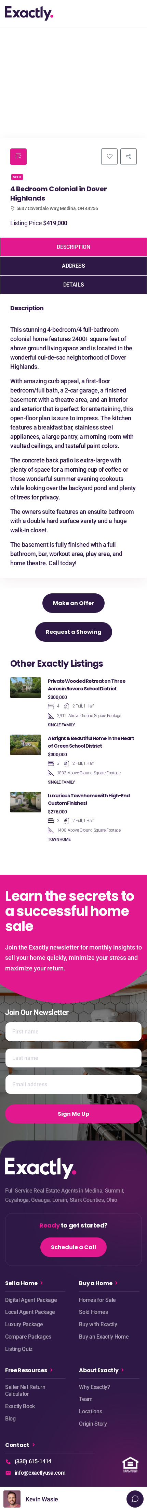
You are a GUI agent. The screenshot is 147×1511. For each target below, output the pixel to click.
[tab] (18, 156)
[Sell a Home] (41, 1282)
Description (73, 247)
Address (73, 266)
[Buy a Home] (116, 1282)
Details (73, 284)
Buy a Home (95, 1283)
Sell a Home (21, 1283)
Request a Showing (74, 632)
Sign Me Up (73, 1114)
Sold (17, 177)
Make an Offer (73, 603)
